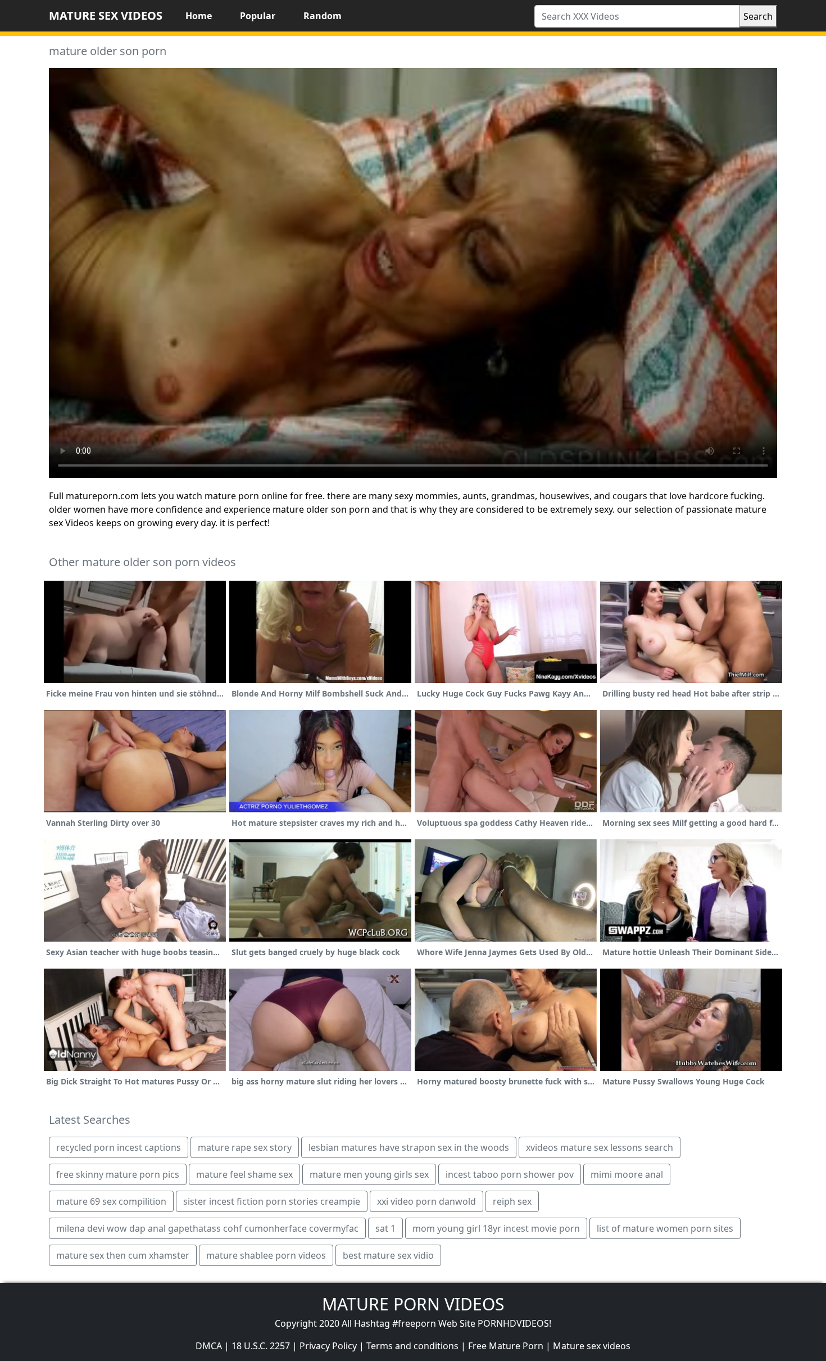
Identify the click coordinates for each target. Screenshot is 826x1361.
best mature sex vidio (388, 1255)
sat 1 (385, 1228)
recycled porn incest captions (118, 1147)
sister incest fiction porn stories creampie (271, 1201)
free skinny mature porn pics (117, 1174)
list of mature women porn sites (665, 1228)
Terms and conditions (412, 1346)
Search (758, 16)
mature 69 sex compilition (111, 1201)
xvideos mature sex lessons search (599, 1147)
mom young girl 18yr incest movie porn (496, 1228)
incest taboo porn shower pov (510, 1174)
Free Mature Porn (505, 1346)
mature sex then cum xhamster (122, 1255)
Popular (257, 16)
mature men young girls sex (369, 1174)
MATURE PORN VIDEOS (413, 1303)
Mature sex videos (591, 1346)
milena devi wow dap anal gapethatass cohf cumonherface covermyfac (207, 1228)
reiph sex (512, 1201)
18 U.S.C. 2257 (261, 1346)
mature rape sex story (245, 1147)
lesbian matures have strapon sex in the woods (408, 1147)
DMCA (209, 1346)
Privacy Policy (328, 1346)
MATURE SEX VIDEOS (105, 15)
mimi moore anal (627, 1174)
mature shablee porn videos (266, 1255)
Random (322, 16)
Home (198, 16)
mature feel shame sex (244, 1174)
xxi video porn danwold (426, 1201)
